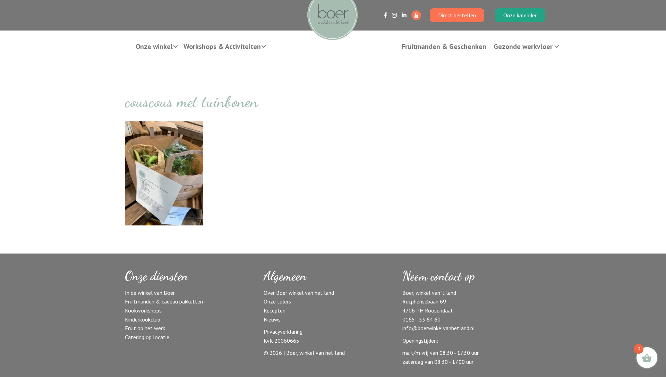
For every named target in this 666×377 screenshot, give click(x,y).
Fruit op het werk (145, 328)
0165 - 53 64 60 (421, 319)
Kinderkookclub (142, 319)
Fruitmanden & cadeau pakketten (164, 301)
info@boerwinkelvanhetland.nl (438, 328)
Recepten (274, 310)
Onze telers (277, 301)
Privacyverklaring (283, 331)
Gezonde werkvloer (523, 46)
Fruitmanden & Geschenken (444, 46)
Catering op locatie (147, 337)
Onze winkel (154, 46)
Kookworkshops (143, 310)
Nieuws (272, 319)
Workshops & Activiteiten (222, 46)
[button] (175, 46)
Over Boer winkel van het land (299, 292)
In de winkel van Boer (150, 292)
